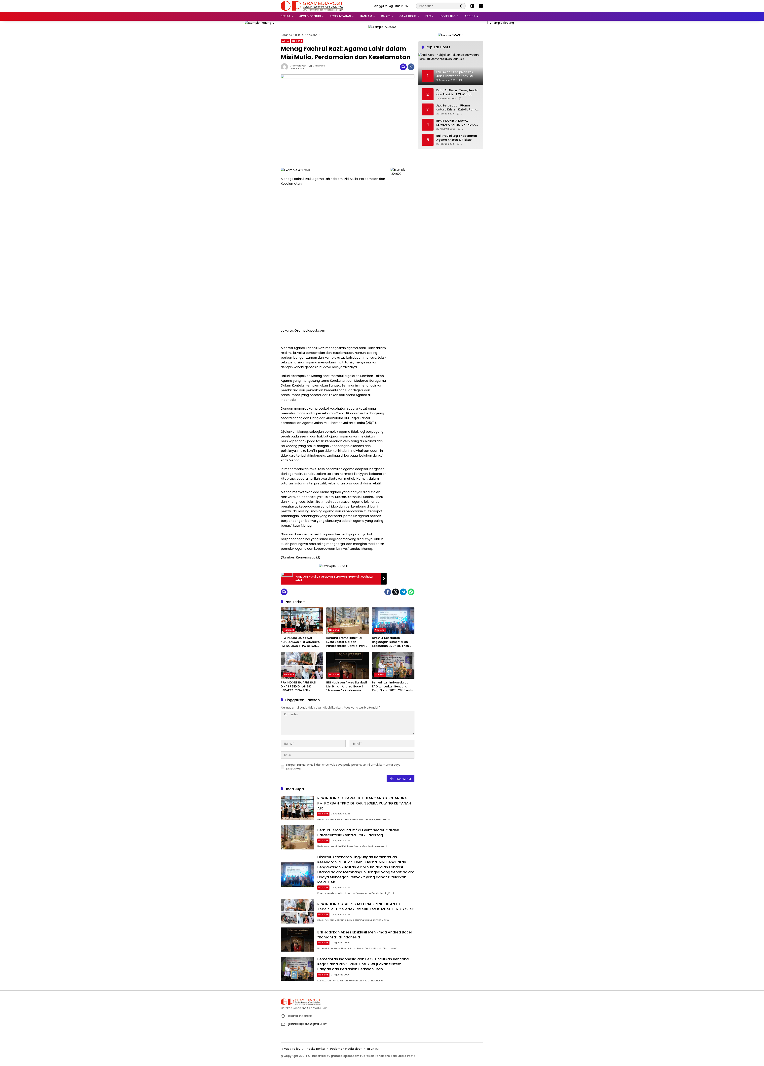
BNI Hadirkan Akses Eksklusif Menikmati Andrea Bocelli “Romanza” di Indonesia (346, 686)
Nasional (297, 40)
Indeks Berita (315, 1049)
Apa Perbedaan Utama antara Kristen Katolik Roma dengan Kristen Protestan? (456, 107)
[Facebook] (387, 592)
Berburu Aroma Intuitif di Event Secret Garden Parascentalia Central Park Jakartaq (345, 642)
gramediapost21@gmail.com (307, 1024)
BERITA (285, 40)
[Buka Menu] (480, 6)
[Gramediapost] (312, 6)
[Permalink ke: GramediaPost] (285, 66)
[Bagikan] (411, 66)
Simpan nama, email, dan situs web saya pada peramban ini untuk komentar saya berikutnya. (343, 767)
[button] (462, 6)
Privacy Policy (290, 1049)
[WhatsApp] (411, 592)
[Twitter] (395, 592)
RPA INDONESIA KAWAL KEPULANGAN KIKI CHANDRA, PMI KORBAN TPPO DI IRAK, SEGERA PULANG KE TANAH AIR (302, 642)
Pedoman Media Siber (346, 1049)
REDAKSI (373, 1049)
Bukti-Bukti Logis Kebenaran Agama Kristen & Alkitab (456, 138)
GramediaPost (298, 66)
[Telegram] (403, 592)
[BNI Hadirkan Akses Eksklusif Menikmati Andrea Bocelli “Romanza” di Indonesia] (347, 665)
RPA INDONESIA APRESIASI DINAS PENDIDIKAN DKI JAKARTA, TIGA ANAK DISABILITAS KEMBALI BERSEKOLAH (298, 686)
